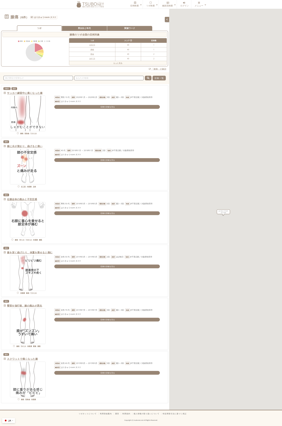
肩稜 (92, 49)
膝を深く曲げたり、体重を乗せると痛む (30, 252)
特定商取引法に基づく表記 (174, 413)
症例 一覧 (159, 78)
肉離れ (7, 89)
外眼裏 (35, 240)
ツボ (39, 28)
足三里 (23, 187)
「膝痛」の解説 (158, 68)
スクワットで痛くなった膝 (22, 358)
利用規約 (126, 413)
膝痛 (14, 89)
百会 (92, 54)
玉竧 (34, 187)
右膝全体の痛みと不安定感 (22, 199)
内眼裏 (29, 187)
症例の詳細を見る (107, 107)
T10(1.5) (29, 240)
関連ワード (129, 28)
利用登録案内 (106, 413)
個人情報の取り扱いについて (146, 413)
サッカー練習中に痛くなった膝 (25, 93)
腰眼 (40, 240)
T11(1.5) (33, 133)
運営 (117, 413)
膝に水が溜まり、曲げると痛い (25, 146)
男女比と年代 (84, 28)
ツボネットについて (88, 413)
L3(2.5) (92, 45)
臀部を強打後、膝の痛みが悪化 (24, 305)
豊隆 (34, 346)
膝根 (21, 133)
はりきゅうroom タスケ (45, 17)
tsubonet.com (139, 420)
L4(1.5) (92, 58)
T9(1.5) (22, 240)
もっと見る (117, 63)
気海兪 (27, 133)
